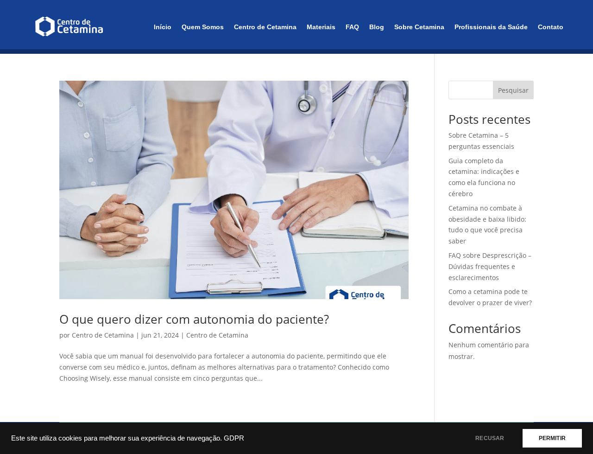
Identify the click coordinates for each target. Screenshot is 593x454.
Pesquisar (513, 90)
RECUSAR (489, 438)
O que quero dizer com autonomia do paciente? (194, 319)
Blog (376, 27)
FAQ (352, 27)
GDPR (234, 438)
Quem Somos (203, 27)
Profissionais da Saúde (491, 27)
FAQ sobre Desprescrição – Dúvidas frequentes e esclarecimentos (489, 266)
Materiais (321, 27)
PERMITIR (552, 438)
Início (162, 27)
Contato (550, 27)
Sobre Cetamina (419, 27)
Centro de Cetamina (265, 27)
